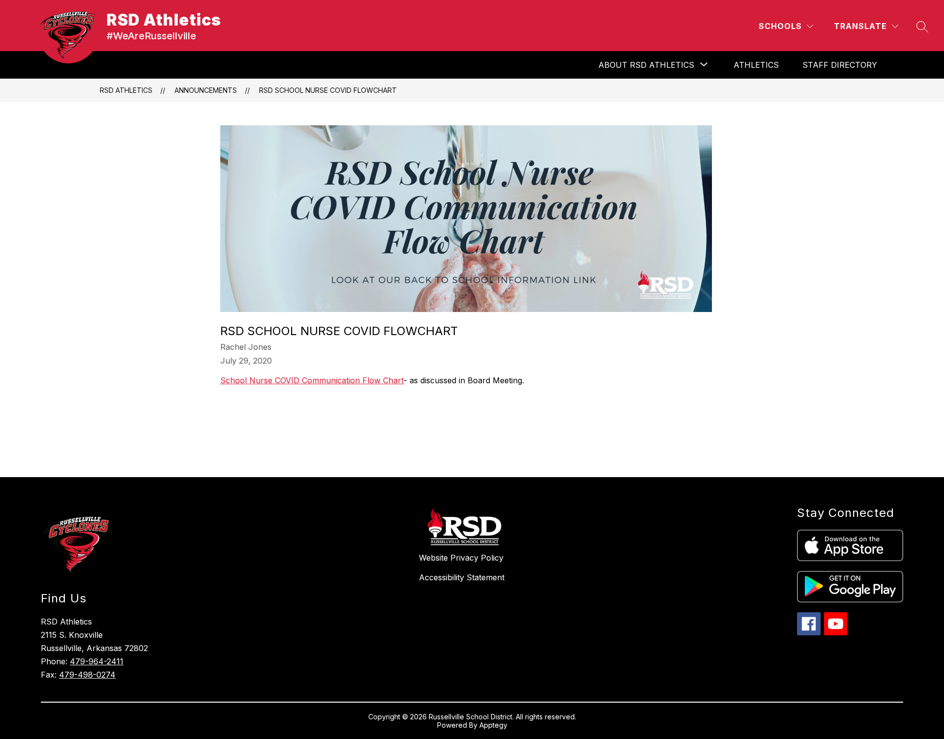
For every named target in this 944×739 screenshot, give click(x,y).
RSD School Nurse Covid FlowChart (328, 90)
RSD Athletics (126, 90)
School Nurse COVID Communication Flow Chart (312, 380)
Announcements (206, 90)
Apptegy (493, 725)
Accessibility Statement (461, 577)
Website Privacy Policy (461, 558)
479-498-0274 (87, 675)
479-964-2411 (96, 661)
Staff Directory (839, 65)
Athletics (756, 65)
